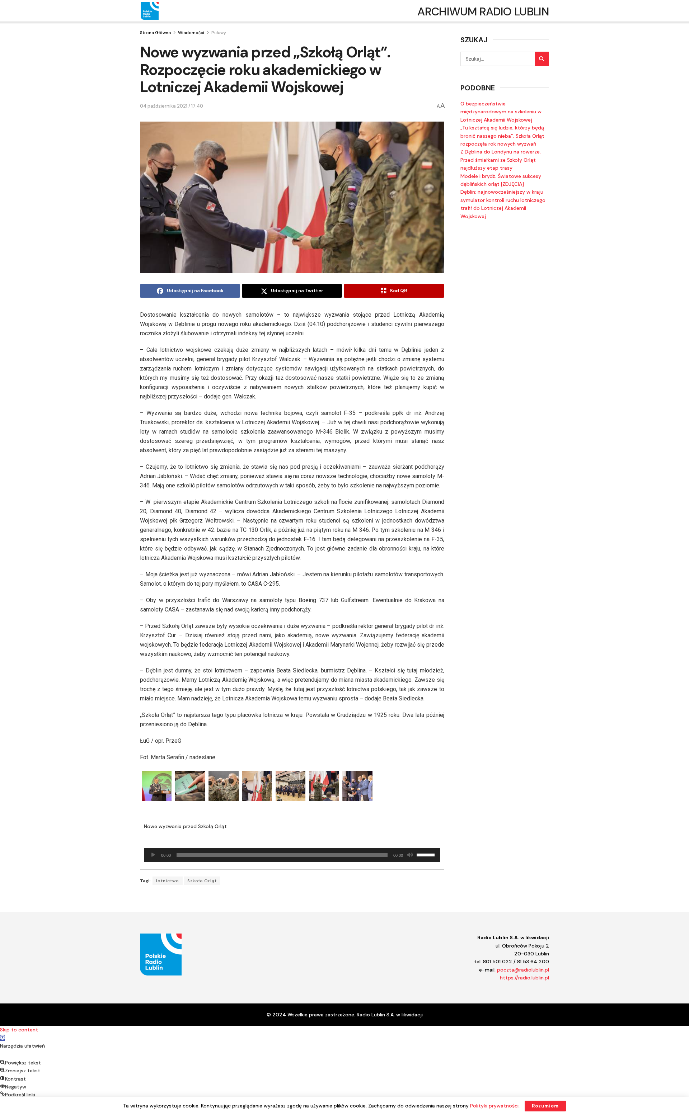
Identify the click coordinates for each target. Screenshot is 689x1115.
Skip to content (19, 1029)
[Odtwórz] (153, 855)
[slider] (427, 854)
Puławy (218, 33)
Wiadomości (191, 33)
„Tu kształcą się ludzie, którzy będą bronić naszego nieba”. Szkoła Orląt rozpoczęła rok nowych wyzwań (502, 135)
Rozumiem (545, 1106)
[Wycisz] (409, 855)
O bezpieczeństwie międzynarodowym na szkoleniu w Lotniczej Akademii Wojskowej (501, 111)
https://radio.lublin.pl (524, 977)
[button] (2, 1038)
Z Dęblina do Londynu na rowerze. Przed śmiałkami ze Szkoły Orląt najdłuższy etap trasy (500, 159)
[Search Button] (542, 59)
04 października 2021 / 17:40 (171, 106)
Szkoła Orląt (202, 881)
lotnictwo (167, 881)
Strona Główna (155, 33)
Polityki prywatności (494, 1105)
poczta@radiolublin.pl (523, 970)
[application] (292, 855)
